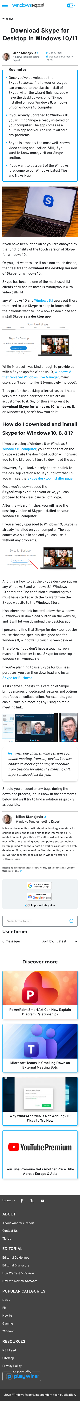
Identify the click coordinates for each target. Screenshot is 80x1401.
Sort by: (48, 941)
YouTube (42, 1201)
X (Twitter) (32, 1201)
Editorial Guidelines (15, 1258)
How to (7, 1316)
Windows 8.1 (43, 301)
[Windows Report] (28, 5)
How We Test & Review (18, 1273)
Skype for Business (17, 678)
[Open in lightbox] (40, 339)
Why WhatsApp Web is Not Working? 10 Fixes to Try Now (40, 1118)
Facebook (21, 1201)
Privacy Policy (12, 1366)
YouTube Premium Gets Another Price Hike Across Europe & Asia (40, 1171)
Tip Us (6, 1239)
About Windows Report (18, 1223)
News (6, 1300)
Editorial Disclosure (15, 1266)
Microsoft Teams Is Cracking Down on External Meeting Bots (40, 1065)
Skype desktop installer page (50, 478)
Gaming (7, 1324)
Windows (7, 19)
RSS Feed (9, 1351)
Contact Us (10, 1231)
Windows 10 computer (19, 449)
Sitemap (8, 1358)
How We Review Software (19, 1281)
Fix (4, 1308)
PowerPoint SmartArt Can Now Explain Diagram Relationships (40, 1012)
